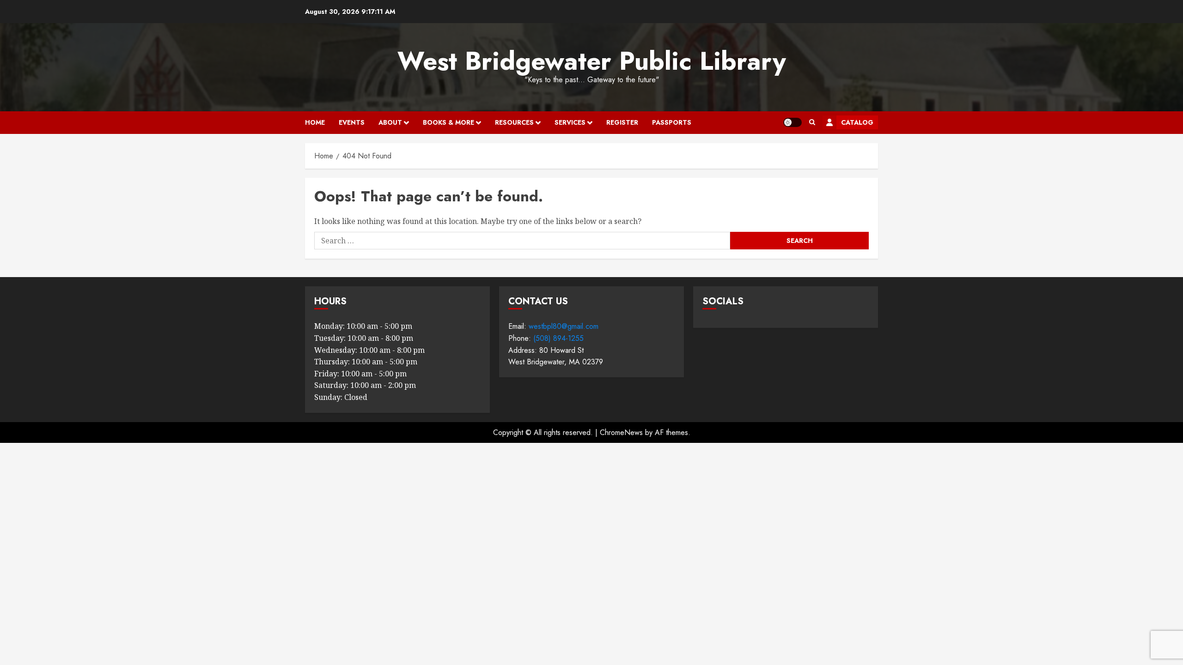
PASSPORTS (671, 122)
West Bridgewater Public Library (591, 60)
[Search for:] (522, 240)
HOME (315, 122)
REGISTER (622, 122)
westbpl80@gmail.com (563, 326)
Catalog (857, 122)
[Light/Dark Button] (792, 122)
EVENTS (352, 122)
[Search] (812, 122)
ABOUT (390, 122)
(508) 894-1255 (558, 338)
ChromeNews (621, 432)
